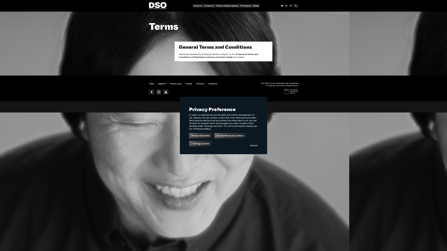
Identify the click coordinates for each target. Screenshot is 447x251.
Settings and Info (201, 143)
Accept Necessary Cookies (230, 136)
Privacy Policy (203, 128)
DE (291, 6)
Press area (175, 83)
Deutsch (254, 145)
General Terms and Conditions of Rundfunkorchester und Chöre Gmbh (218, 56)
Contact (212, 83)
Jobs (151, 83)
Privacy (200, 83)
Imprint (162, 83)
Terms (189, 83)
